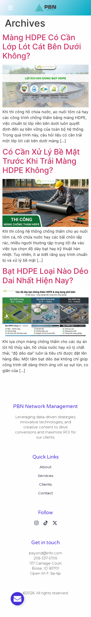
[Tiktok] (45, 522)
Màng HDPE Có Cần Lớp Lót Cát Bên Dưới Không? (41, 47)
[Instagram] (36, 522)
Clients (45, 484)
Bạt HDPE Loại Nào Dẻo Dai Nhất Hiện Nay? (45, 275)
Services (45, 476)
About (45, 467)
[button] (10, 8)
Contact (45, 493)
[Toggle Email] (17, 598)
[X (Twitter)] (54, 522)
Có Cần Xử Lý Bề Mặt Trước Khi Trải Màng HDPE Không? (41, 161)
